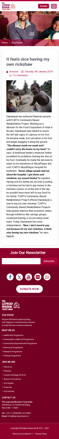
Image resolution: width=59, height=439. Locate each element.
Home (5, 42)
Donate (43, 6)
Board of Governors (12, 379)
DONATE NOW (29, 289)
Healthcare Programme (13, 335)
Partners (7, 371)
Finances (8, 387)
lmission (13, 71)
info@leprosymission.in (18, 416)
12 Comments (20, 75)
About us (8, 367)
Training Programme (12, 355)
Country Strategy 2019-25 (15, 375)
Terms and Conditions (21, 434)
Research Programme (12, 351)
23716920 (26, 413)
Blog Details (17, 42)
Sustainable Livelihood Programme (18, 339)
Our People (8, 383)
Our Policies (9, 391)
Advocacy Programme (13, 347)
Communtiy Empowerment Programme (20, 343)
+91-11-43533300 (13, 413)
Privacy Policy (41, 434)
